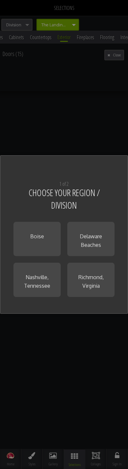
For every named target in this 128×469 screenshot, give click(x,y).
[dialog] (64, 234)
